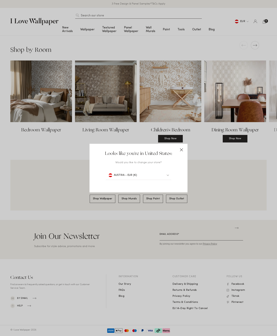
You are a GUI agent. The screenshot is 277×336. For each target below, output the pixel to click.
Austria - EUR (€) (125, 175)
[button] (181, 149)
